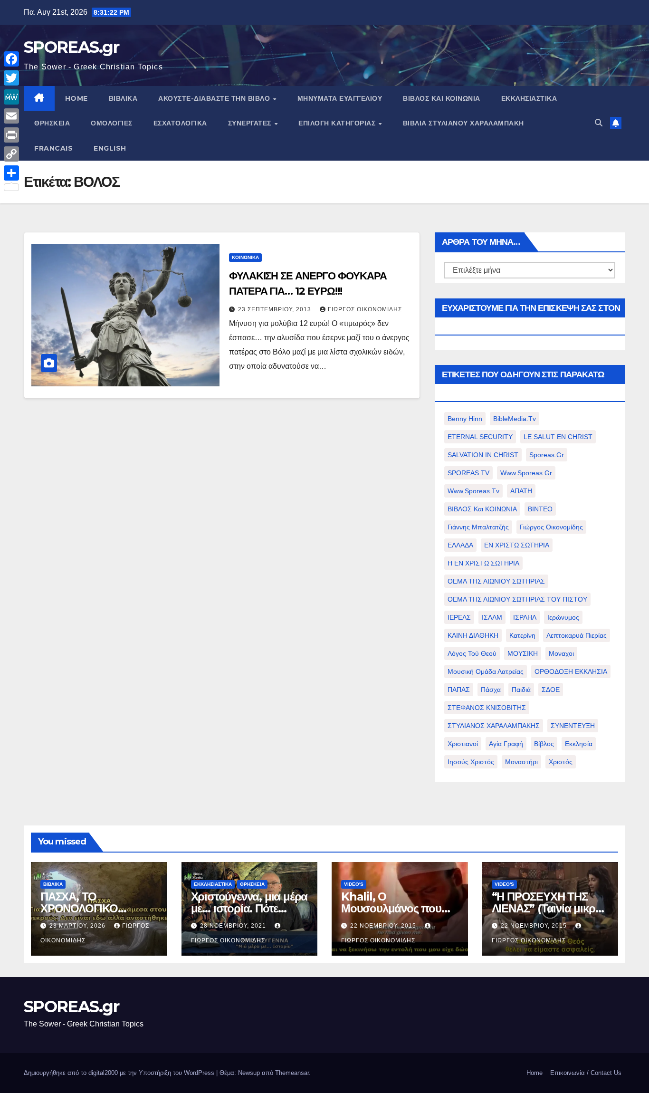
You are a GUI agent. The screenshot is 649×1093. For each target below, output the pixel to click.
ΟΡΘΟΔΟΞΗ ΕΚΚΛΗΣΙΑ (570, 671)
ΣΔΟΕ (551, 689)
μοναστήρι (521, 762)
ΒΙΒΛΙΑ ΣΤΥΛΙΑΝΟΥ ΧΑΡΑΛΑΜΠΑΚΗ (463, 123)
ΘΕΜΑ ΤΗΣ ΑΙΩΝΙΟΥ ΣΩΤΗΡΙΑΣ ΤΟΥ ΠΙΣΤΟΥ (517, 599)
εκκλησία (578, 744)
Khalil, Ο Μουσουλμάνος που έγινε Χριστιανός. (391, 908)
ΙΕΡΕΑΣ (459, 617)
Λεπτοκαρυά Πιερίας (576, 635)
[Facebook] (11, 58)
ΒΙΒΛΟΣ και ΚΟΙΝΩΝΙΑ (441, 98)
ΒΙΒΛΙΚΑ (123, 98)
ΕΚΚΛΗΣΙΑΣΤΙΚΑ (529, 98)
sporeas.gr (546, 455)
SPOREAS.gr (71, 47)
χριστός (561, 762)
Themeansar (292, 1072)
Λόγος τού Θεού (472, 653)
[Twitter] (11, 77)
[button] (598, 123)
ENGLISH (110, 148)
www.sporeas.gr (526, 473)
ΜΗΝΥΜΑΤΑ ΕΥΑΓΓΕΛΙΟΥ (339, 98)
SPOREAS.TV (468, 473)
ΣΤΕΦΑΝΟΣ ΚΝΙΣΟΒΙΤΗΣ (487, 707)
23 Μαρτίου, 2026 (78, 925)
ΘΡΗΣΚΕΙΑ (52, 123)
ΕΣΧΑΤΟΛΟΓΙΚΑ (180, 123)
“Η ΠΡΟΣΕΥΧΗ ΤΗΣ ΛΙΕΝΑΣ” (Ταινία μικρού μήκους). (550, 908)
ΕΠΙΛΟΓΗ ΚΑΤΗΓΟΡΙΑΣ (338, 123)
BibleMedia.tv (514, 418)
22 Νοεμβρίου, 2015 (384, 925)
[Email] (11, 115)
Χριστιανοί (463, 744)
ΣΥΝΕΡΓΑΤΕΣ (251, 123)
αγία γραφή (506, 744)
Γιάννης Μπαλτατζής (478, 527)
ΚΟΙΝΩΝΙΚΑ (245, 257)
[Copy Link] (11, 153)
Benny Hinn (465, 418)
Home (534, 1072)
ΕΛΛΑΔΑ (460, 545)
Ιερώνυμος (563, 617)
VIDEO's (353, 884)
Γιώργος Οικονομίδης (365, 309)
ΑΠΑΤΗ (521, 491)
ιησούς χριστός (471, 762)
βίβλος (544, 744)
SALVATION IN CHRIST (483, 455)
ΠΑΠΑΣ (459, 689)
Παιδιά (521, 689)
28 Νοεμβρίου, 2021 (234, 925)
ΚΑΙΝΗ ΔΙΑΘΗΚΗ (473, 635)
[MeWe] (11, 96)
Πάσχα (491, 689)
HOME (76, 98)
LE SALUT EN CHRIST (558, 437)
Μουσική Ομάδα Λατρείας (486, 671)
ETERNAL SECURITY (480, 437)
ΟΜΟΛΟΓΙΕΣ (112, 123)
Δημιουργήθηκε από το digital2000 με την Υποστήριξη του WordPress (120, 1072)
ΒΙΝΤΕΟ (540, 509)
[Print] (11, 134)
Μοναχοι (561, 653)
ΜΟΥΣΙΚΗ (522, 653)
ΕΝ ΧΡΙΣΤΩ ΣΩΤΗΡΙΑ (516, 545)
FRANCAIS (53, 148)
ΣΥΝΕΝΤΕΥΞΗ (573, 725)
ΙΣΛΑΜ (492, 617)
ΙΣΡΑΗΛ (524, 617)
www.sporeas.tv (473, 491)
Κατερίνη (522, 635)
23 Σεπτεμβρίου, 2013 (275, 309)
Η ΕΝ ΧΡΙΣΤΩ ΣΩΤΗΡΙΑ (483, 563)
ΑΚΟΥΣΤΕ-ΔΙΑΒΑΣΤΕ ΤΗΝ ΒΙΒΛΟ (215, 98)
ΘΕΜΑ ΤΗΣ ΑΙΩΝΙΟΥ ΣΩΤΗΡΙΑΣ (496, 581)
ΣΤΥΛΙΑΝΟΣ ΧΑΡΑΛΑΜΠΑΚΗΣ (494, 725)
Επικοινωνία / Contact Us (585, 1072)
